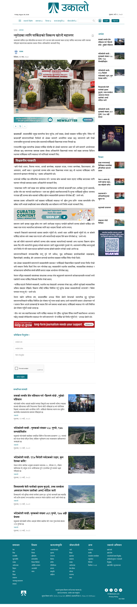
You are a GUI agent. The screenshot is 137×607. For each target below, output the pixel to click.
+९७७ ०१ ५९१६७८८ (88, 596)
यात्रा (70, 577)
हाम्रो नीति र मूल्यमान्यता (114, 565)
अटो (70, 549)
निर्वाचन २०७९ (92, 565)
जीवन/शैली (71, 20)
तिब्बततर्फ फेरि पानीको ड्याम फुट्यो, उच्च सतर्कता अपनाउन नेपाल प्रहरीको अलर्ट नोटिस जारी (105, 94)
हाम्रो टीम (109, 553)
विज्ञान (14, 568)
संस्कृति (52, 571)
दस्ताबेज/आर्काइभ (93, 556)
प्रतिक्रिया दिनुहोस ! (22, 335)
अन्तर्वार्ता (34, 568)
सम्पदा (52, 568)
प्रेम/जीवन (72, 568)
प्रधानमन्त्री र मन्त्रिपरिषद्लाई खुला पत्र (103, 196)
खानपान (71, 556)
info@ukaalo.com (113, 594)
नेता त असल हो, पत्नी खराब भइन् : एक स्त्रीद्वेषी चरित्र (104, 182)
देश (13, 549)
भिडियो (90, 562)
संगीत (52, 562)
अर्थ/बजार (15, 565)
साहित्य (52, 574)
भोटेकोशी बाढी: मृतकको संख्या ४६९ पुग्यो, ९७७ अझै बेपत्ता (105, 113)
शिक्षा (14, 574)
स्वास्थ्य (15, 577)
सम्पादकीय (34, 559)
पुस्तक (52, 553)
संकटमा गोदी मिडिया (103, 222)
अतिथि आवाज (35, 565)
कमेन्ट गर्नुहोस (20, 377)
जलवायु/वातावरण (18, 581)
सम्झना (14, 584)
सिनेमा (52, 559)
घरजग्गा (71, 574)
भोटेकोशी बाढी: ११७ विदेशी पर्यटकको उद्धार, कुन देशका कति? (105, 74)
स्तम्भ (33, 549)
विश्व (14, 553)
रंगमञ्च (52, 556)
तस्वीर (90, 553)
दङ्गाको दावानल (104, 207)
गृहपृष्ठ (15, 30)
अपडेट (101, 34)
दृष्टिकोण (33, 556)
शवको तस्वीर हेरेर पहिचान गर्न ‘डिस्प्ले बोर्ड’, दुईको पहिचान (105, 42)
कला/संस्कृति (58, 20)
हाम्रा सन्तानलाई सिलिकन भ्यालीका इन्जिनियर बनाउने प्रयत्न (105, 167)
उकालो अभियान (114, 545)
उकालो (16, 415)
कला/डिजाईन (54, 549)
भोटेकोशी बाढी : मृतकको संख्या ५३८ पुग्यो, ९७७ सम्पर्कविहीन (105, 57)
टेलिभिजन (53, 565)
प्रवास (14, 562)
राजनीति (15, 556)
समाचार (38, 20)
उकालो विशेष (28, 20)
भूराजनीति (15, 559)
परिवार (71, 571)
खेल (14, 571)
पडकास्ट (90, 549)
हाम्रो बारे (109, 549)
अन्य (90, 545)
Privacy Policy (113, 597)
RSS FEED (121, 599)
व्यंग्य (32, 571)
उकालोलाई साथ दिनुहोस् (114, 556)
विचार (47, 20)
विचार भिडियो (35, 562)
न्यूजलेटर (90, 559)
